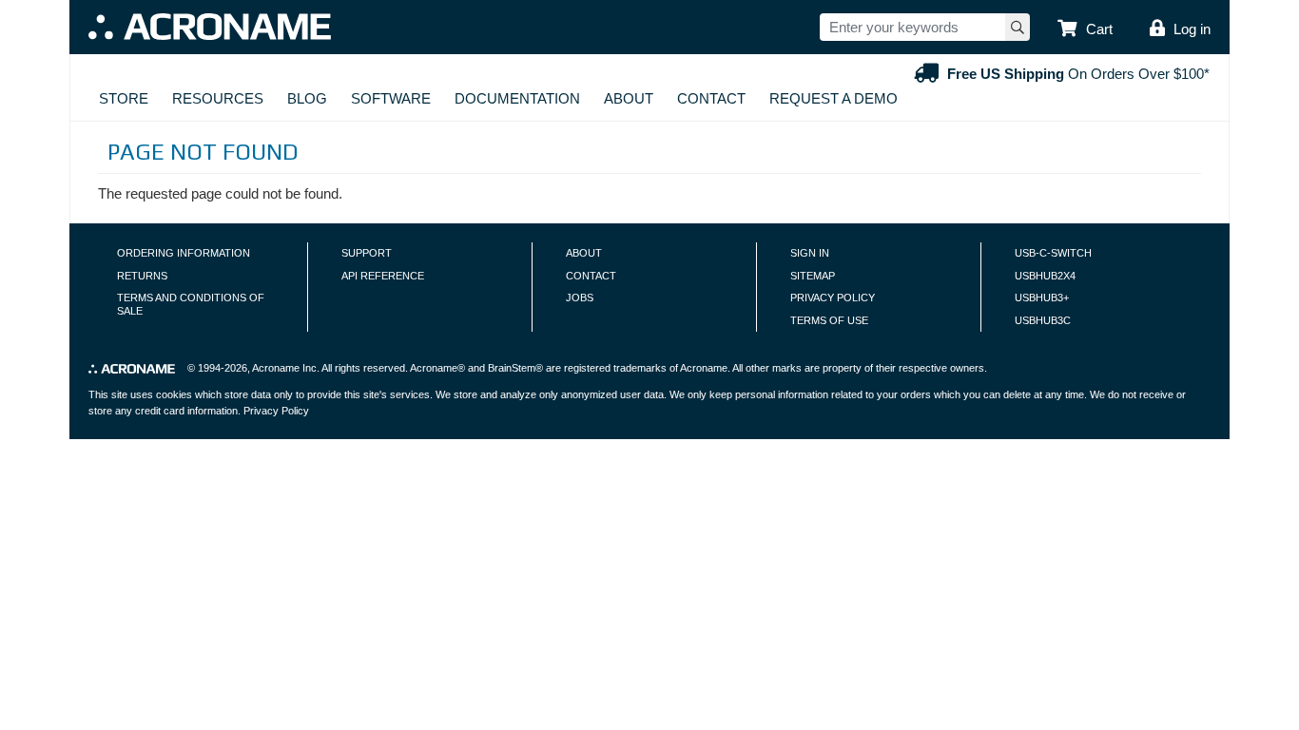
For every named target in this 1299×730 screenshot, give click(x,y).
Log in (1192, 29)
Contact (711, 98)
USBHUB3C (1043, 320)
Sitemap (812, 275)
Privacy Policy (832, 297)
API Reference (382, 275)
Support (366, 253)
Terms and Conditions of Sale (190, 304)
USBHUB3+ (1042, 297)
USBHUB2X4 (1045, 275)
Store (123, 98)
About (628, 98)
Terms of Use (829, 320)
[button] (1085, 29)
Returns (142, 275)
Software (391, 98)
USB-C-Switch (1053, 253)
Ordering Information (183, 253)
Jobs (579, 297)
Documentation (517, 98)
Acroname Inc (284, 368)
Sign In (809, 253)
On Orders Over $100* (1078, 74)
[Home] (209, 26)
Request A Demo (833, 98)
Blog (307, 98)
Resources (217, 98)
